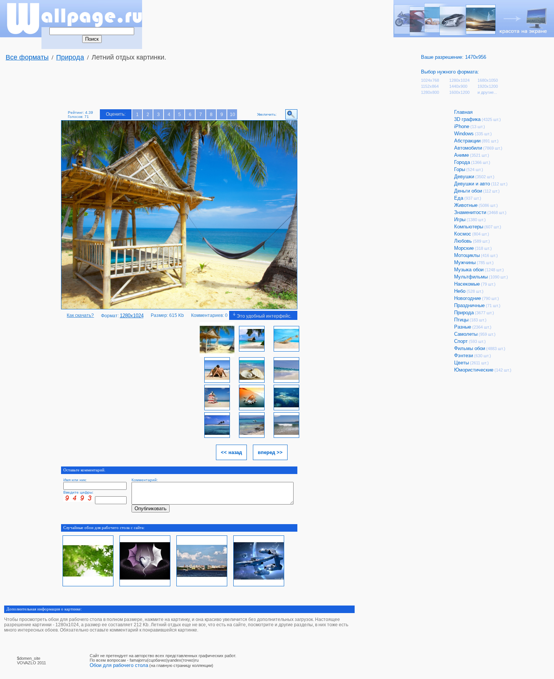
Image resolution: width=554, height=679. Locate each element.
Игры (459, 219)
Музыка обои (469, 269)
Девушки (464, 176)
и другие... (487, 92)
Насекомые (467, 284)
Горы (459, 169)
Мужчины (465, 262)
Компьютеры (468, 226)
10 (232, 114)
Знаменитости (470, 212)
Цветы (461, 362)
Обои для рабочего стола (119, 665)
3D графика (467, 119)
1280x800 (430, 92)
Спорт (461, 341)
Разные (462, 327)
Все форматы (27, 57)
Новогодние (467, 298)
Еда (458, 198)
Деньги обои (468, 191)
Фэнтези (463, 355)
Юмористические (473, 370)
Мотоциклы (467, 255)
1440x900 (458, 86)
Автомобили (468, 148)
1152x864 (430, 86)
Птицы (461, 320)
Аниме (461, 155)
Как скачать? (80, 315)
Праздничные (469, 305)
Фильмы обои (469, 348)
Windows (464, 133)
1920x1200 (487, 86)
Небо (459, 291)
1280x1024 (459, 80)
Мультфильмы (471, 277)
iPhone (461, 126)
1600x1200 (459, 92)
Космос (462, 234)
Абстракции (467, 141)
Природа (70, 57)
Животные (465, 205)
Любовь (463, 241)
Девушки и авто (472, 184)
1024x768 (430, 80)
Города (462, 162)
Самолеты (465, 334)
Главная (463, 112)
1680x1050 (487, 80)
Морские (464, 248)
